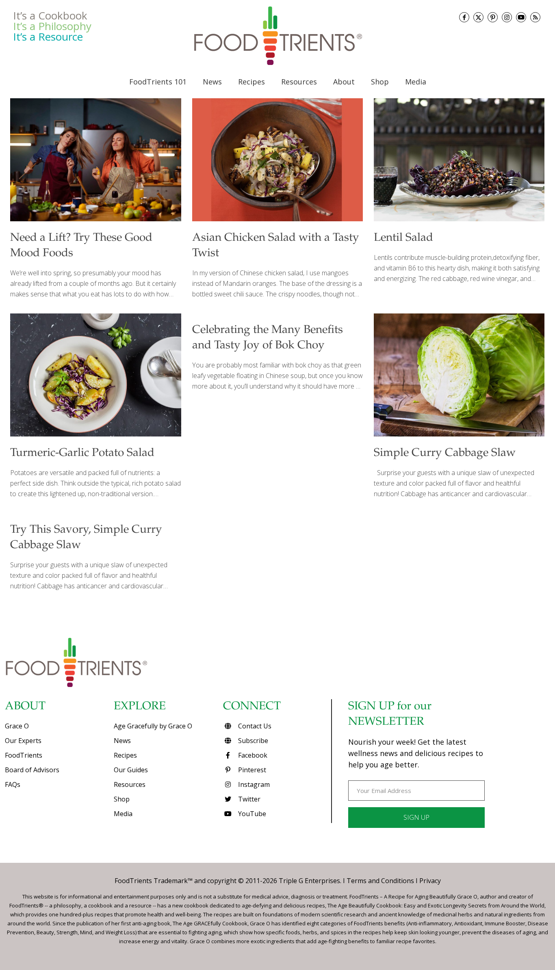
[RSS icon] (535, 17)
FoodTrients (23, 755)
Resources (129, 784)
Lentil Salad (403, 238)
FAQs (12, 784)
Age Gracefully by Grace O (153, 726)
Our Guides (131, 769)
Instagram (253, 784)
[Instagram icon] (507, 17)
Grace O (17, 726)
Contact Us (253, 726)
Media (123, 813)
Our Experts (23, 740)
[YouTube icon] (521, 17)
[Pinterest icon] (493, 17)
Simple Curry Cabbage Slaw (445, 453)
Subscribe (252, 740)
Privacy (430, 880)
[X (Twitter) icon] (478, 17)
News (122, 740)
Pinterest (251, 769)
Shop (122, 799)
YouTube (251, 813)
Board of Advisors (32, 769)
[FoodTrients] (277, 35)
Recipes (125, 755)
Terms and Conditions (380, 880)
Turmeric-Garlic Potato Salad (82, 453)
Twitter (248, 799)
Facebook (251, 755)
